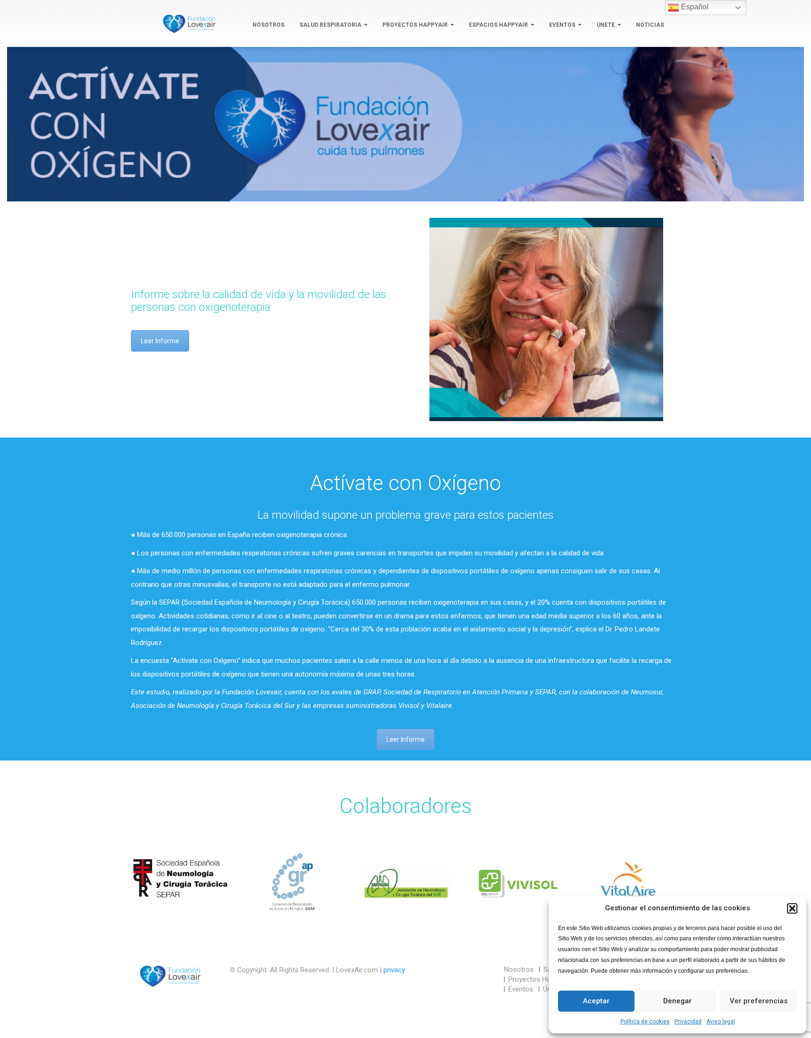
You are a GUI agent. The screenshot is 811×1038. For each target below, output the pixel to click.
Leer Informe (160, 341)
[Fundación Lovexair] (187, 23)
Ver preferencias (759, 1001)
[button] (792, 908)
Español (694, 7)
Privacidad (688, 1021)
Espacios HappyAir (498, 25)
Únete (606, 25)
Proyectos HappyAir (415, 25)
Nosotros (268, 25)
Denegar (677, 1001)
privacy (394, 970)
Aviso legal (720, 1021)
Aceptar (596, 1001)
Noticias (650, 25)
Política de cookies (645, 1021)
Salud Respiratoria (330, 25)
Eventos (562, 25)
